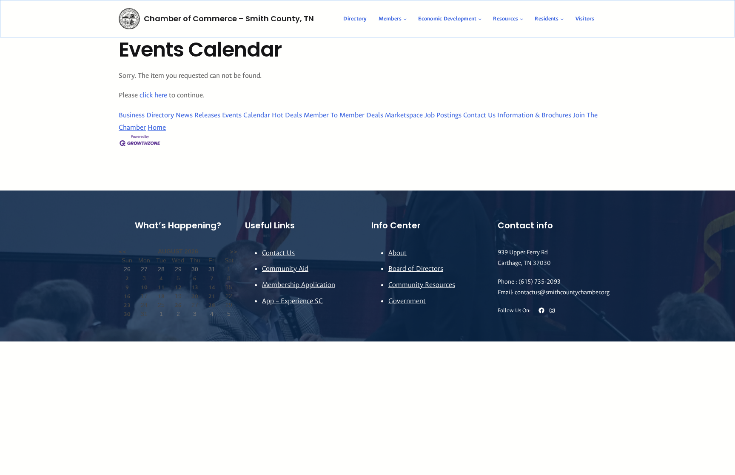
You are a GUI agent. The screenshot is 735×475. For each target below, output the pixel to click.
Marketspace (404, 115)
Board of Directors (415, 268)
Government (407, 300)
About (397, 252)
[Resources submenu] (521, 18)
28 (211, 305)
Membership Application (298, 284)
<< (122, 251)
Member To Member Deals (343, 115)
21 (211, 296)
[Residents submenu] (562, 18)
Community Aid (285, 268)
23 (127, 305)
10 (144, 287)
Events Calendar (246, 115)
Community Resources (421, 284)
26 (178, 305)
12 (178, 287)
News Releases (198, 115)
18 (161, 296)
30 (127, 314)
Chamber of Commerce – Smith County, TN (229, 18)
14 (211, 287)
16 (127, 296)
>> (233, 251)
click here (153, 95)
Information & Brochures (534, 115)
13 (194, 287)
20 (194, 296)
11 (161, 287)
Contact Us (479, 115)
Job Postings (443, 115)
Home (157, 127)
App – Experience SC (292, 300)
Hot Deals (287, 115)
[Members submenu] (405, 18)
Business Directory (146, 115)
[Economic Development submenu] (479, 18)
